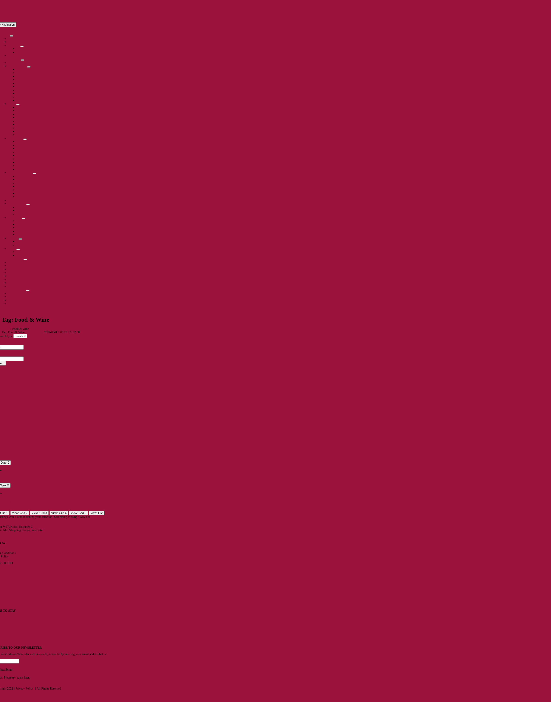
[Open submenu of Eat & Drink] (25, 139)
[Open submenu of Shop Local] (23, 218)
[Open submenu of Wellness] (20, 239)
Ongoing (21, 501)
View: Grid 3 (39, 513)
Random (32, 478)
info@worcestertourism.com (17, 536)
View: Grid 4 (59, 513)
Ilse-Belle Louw (34, 332)
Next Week (166, 501)
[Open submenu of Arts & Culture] (28, 204)
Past (56, 501)
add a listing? (99, 516)
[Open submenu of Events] (18, 104)
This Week (124, 501)
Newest (8, 478)
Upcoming (10, 501)
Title (16, 478)
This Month (138, 501)
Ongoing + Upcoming (40, 501)
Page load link (10, 695)
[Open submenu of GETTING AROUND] (27, 290)
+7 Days (84, 501)
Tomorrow (72, 501)
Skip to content (11, 3)
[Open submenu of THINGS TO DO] (22, 60)
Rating (23, 478)
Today (62, 501)
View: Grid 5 (78, 513)
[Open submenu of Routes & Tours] (29, 67)
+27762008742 (16, 543)
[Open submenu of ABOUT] (11, 36)
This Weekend (109, 501)
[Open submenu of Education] (22, 46)
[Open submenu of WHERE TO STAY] (25, 259)
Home (5, 328)
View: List (96, 513)
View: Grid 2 (19, 513)
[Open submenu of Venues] (18, 249)
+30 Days (95, 501)
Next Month (152, 501)
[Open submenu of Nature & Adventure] (34, 173)
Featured (42, 478)
